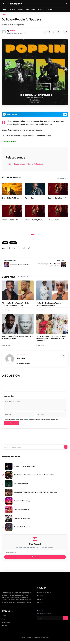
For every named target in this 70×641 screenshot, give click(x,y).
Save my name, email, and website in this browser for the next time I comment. (31, 420)
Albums (4, 625)
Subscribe (35, 557)
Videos (4, 619)
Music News (6, 622)
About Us (40, 599)
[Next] (65, 197)
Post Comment (11, 423)
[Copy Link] (58, 32)
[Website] (63, 355)
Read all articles (23, 363)
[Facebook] (45, 32)
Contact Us (41, 602)
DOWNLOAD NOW (9, 141)
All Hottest (61, 178)
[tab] (32, 234)
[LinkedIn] (19, 248)
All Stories (22, 276)
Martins (12, 31)
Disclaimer (40, 596)
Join (65, 114)
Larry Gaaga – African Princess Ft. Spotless (26, 164)
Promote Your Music (44, 592)
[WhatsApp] (53, 32)
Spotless (13, 242)
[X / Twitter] (14, 248)
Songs (4, 14)
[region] (35, 209)
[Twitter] (49, 32)
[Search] (62, 3)
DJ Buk (5, 242)
